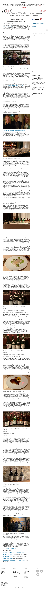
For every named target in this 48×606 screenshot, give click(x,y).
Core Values (26, 571)
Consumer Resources (16, 572)
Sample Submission (16, 575)
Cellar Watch (37, 14)
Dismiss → (24, 7)
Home (8, 14)
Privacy (12, 580)
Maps (29, 14)
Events (21, 15)
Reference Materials (27, 573)
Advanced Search (22, 12)
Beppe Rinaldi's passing (7, 26)
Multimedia (22, 14)
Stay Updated (41, 11)
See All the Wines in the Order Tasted (10, 548)
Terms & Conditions (17, 580)
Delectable (14, 15)
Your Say (35, 15)
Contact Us (15, 576)
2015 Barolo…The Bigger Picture (9, 554)
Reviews (21, 10)
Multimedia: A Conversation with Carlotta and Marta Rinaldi (14, 130)
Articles (14, 14)
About (25, 570)
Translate (24, 587)
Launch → (31, 15)
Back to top (27, 580)
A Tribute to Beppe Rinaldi (8, 558)
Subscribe (43, 10)
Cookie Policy (40, 5)
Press (25, 572)
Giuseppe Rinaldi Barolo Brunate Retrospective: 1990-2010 (16, 85)
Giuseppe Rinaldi (35, 35)
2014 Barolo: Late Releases (8, 556)
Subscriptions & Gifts (16, 573)
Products (26, 577)
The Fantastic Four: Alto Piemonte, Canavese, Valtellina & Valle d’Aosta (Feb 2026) (38, 87)
